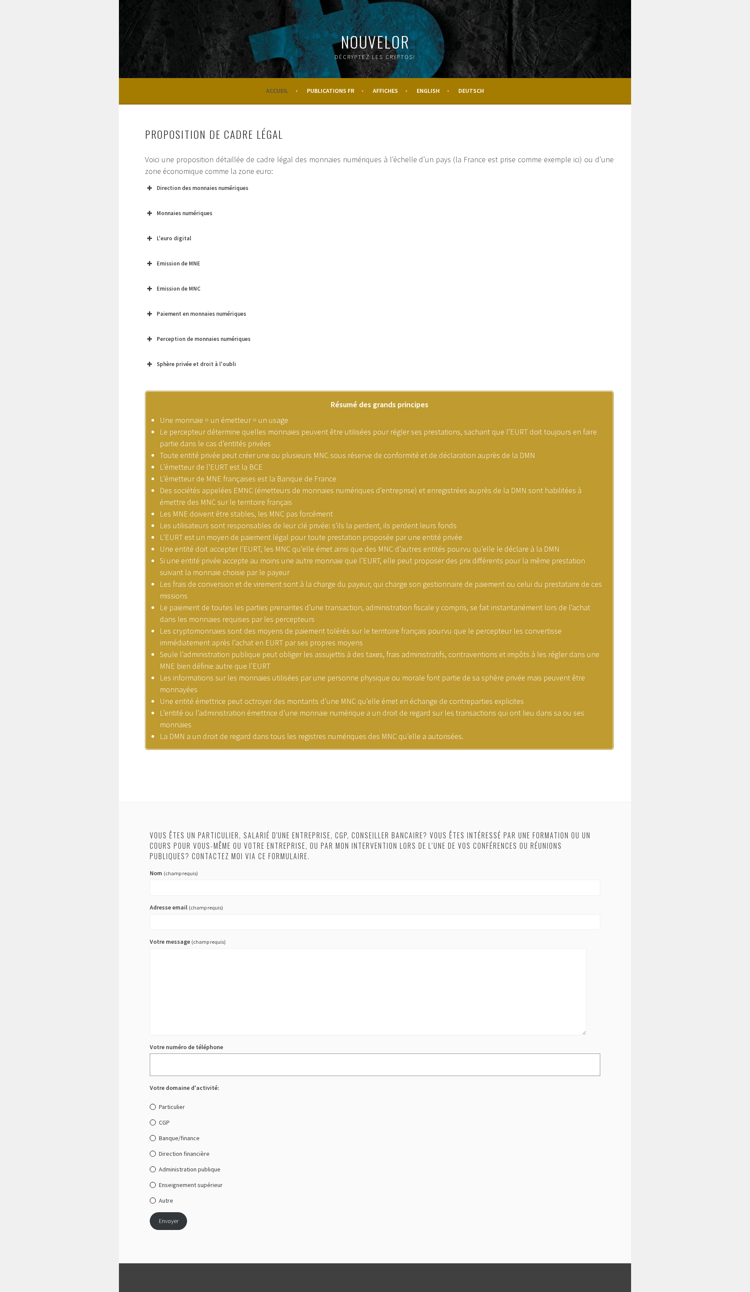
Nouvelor (375, 41)
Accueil (277, 91)
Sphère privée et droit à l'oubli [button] (196, 364)
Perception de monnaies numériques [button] (203, 339)
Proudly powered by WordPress (323, 1277)
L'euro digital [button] (174, 238)
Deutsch (471, 91)
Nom (174, 873)
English (428, 91)
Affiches (385, 91)
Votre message (188, 941)
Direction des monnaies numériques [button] (202, 188)
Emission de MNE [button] (178, 263)
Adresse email (186, 907)
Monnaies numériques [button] (184, 213)
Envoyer (168, 1221)
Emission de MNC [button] (179, 288)
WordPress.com (450, 1277)
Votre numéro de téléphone (186, 1047)
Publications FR (330, 91)
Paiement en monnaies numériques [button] (201, 313)
